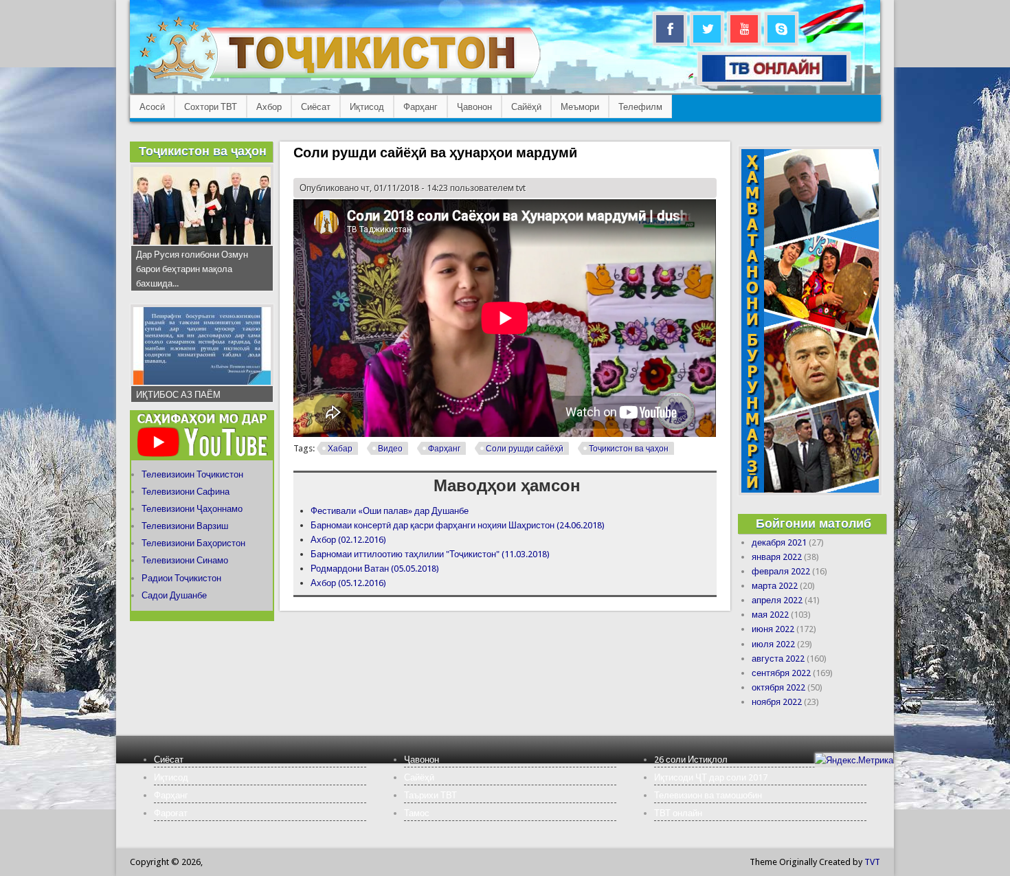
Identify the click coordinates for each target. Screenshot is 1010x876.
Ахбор (269, 107)
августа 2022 (778, 658)
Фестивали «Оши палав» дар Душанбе (390, 511)
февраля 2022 (781, 571)
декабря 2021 (779, 542)
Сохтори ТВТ (210, 107)
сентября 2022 (781, 673)
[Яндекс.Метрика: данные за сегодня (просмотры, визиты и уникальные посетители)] (854, 760)
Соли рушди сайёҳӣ (524, 448)
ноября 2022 (777, 702)
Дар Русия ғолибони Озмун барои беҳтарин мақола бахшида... (192, 269)
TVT (872, 862)
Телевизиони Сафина (185, 491)
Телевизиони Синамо (185, 560)
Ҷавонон (474, 107)
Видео (390, 448)
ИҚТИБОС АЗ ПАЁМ (178, 395)
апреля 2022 (777, 600)
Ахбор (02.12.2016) (348, 540)
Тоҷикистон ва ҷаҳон (629, 448)
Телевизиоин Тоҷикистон (192, 474)
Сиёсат (315, 107)
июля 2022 (773, 644)
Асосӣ (152, 107)
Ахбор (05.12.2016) (348, 583)
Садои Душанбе (174, 595)
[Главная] (340, 79)
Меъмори (580, 107)
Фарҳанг (420, 107)
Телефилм (640, 107)
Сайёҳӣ (526, 107)
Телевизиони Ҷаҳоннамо (192, 509)
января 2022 (777, 557)
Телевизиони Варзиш (185, 526)
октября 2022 (778, 687)
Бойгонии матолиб (813, 523)
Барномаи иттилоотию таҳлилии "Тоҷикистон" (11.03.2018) (430, 554)
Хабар (340, 448)
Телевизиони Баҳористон (193, 543)
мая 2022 (770, 614)
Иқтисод (367, 107)
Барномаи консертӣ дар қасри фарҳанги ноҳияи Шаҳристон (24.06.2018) (458, 525)
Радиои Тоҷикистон (181, 578)
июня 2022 (773, 629)
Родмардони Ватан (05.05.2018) (375, 568)
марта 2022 (775, 586)
